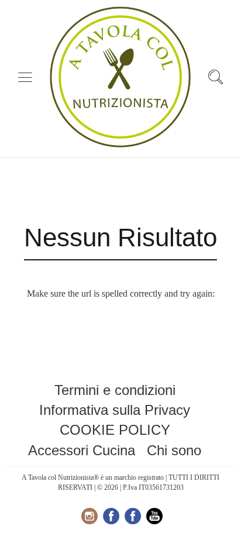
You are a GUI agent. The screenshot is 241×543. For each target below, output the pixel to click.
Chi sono (174, 450)
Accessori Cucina (81, 450)
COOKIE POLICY (115, 430)
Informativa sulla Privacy (114, 410)
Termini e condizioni (114, 390)
